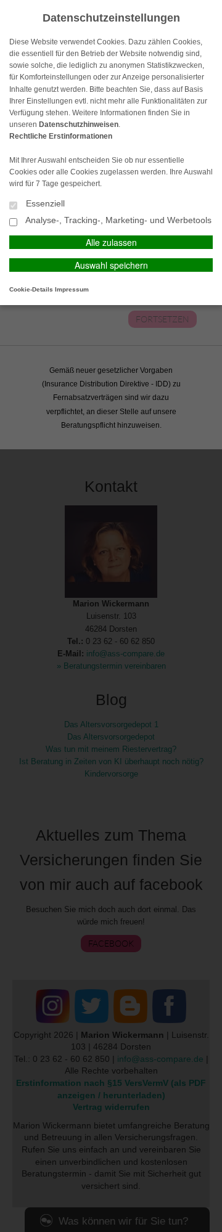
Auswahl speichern (111, 265)
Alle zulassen (111, 242)
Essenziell (44, 203)
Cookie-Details (31, 289)
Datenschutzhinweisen (78, 124)
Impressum (72, 289)
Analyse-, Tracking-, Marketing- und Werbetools (117, 220)
